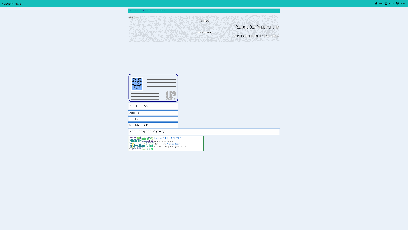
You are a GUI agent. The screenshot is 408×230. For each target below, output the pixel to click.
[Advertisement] (204, 58)
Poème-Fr (11, 3)
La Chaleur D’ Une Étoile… (168, 137)
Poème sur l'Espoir (173, 144)
